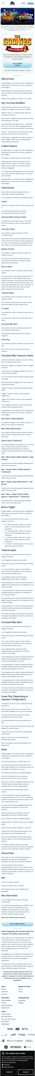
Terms (20, 989)
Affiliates (21, 1003)
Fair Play (3, 1003)
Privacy (20, 991)
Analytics (6, 1065)
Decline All (9, 1072)
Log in (23, 3)
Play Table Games (6, 1016)
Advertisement (8, 1067)
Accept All (26, 1072)
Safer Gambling (6, 1000)
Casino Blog (21, 1000)
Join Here (30, 3)
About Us (4, 989)
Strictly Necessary (9, 1062)
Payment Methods (6, 1005)
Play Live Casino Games (8, 1019)
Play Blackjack (5, 1024)
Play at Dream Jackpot (17, 64)
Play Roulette (5, 1021)
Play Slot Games (6, 1014)
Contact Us (4, 991)
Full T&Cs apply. (23, 30)
